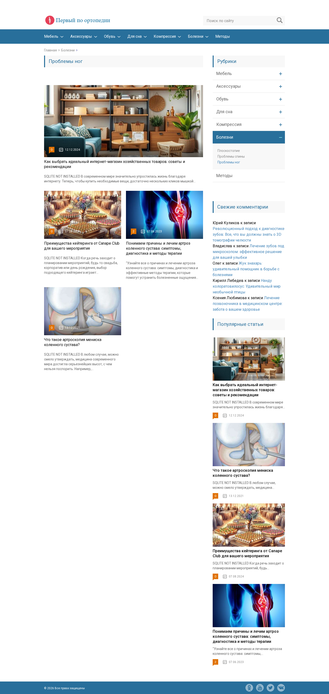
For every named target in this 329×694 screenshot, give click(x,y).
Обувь (109, 36)
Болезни (195, 36)
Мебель (51, 36)
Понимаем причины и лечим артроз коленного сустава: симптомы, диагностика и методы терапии (158, 248)
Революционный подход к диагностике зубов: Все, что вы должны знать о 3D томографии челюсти (248, 234)
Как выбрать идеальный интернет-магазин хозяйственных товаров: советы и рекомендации (245, 390)
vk (281, 688)
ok (249, 688)
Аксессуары (81, 36)
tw (270, 688)
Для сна (134, 36)
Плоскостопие (228, 151)
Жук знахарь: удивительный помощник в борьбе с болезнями (246, 269)
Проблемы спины (231, 156)
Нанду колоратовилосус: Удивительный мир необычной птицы (247, 286)
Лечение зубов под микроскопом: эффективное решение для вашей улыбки (248, 252)
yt (260, 688)
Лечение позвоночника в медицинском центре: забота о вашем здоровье (248, 304)
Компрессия (165, 36)
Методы (222, 36)
